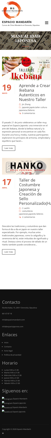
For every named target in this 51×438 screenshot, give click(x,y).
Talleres (31, 110)
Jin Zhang (26, 104)
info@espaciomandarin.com (13, 319)
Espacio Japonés (19, 403)
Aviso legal (8, 350)
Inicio (6, 342)
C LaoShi (26, 208)
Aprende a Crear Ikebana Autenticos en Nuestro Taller (34, 92)
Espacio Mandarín (17, 21)
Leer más (8, 148)
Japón (32, 107)
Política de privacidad (12, 355)
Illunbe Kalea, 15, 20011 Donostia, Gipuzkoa (19, 307)
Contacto (8, 346)
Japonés (25, 107)
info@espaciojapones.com (12, 326)
